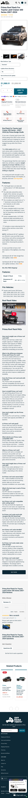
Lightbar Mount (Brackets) (7, 68)
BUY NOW (14, 572)
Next (26, 56)
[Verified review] (15, 618)
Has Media (22, 611)
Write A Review (6, 598)
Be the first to (14, 653)
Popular (15, 611)
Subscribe (22, 730)
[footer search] (2, 778)
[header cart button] (22, 3)
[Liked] (25, 618)
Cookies (14, 793)
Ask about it (22, 790)
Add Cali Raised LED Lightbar (8, 75)
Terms (2, 793)
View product (14, 790)
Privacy (8, 793)
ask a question (18, 653)
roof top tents (18, 178)
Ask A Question (6, 644)
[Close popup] (25, 781)
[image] (6, 626)
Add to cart (20, 91)
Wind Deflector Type (6, 61)
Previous (1, 56)
